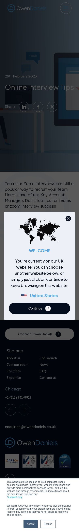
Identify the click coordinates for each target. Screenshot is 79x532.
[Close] (68, 218)
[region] (41, 280)
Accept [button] (30, 523)
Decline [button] (48, 523)
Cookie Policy (14, 496)
